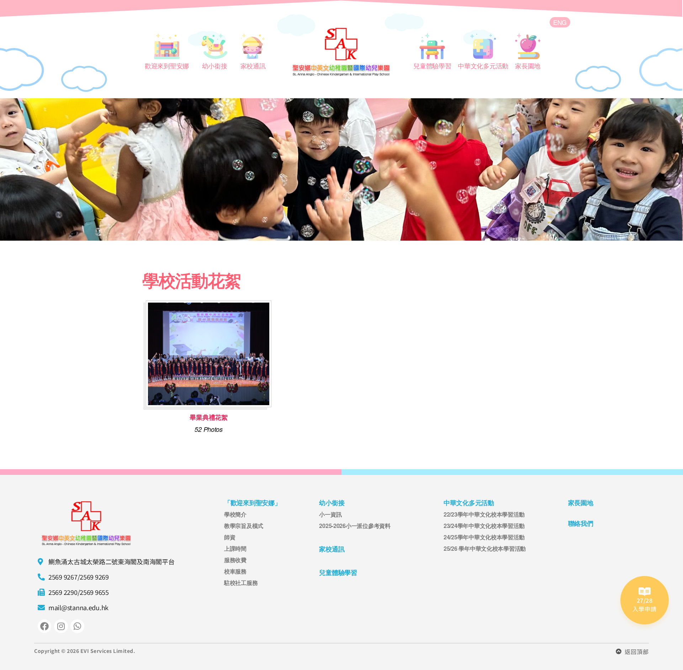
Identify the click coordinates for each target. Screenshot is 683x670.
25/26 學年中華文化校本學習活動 (485, 548)
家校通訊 (331, 549)
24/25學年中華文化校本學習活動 (484, 537)
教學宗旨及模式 (243, 526)
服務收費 (235, 560)
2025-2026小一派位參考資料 (354, 526)
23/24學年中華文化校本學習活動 (484, 526)
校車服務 (235, 571)
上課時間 (235, 548)
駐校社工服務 (241, 583)
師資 (229, 537)
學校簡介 (235, 514)
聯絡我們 (580, 523)
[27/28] (644, 592)
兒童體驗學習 (338, 572)
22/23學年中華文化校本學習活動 (484, 514)
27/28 (645, 600)
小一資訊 (330, 514)
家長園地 (580, 503)
